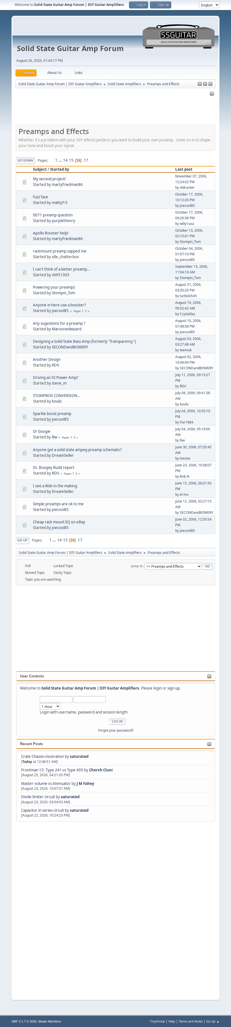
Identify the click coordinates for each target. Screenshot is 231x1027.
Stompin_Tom (190, 241)
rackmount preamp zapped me (59, 251)
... (61, 160)
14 (65, 160)
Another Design (47, 359)
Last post (183, 169)
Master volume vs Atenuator (46, 783)
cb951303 (60, 274)
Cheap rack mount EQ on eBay (59, 522)
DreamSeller (63, 455)
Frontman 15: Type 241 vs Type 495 (52, 770)
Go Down (25, 160)
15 (71, 160)
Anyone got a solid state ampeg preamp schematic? (77, 449)
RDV (55, 365)
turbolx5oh (188, 295)
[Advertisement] (38, 907)
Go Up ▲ (212, 1021)
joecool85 (187, 205)
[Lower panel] (210, 84)
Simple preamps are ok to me (58, 503)
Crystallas (187, 313)
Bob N (184, 476)
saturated (79, 756)
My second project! (49, 178)
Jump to (137, 566)
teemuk (186, 350)
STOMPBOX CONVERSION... (57, 395)
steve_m (59, 383)
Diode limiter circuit (38, 796)
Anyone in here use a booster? (59, 305)
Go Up (22, 540)
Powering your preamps (54, 287)
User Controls (32, 676)
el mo (184, 494)
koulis (57, 401)
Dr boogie (41, 431)
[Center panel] (205, 84)
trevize (185, 458)
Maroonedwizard (66, 329)
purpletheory (63, 220)
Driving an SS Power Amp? (55, 377)
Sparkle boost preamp (52, 413)
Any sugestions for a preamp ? (59, 323)
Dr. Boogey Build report (53, 467)
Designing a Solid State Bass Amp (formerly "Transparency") (84, 341)
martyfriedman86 (67, 184)
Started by (59, 169)
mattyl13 (59, 202)
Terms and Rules (191, 1021)
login (157, 688)
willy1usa (187, 223)
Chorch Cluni (101, 770)
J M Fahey (85, 783)
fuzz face (40, 196)
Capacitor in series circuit (43, 810)
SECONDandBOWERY (70, 347)
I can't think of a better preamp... (61, 269)
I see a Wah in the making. (55, 485)
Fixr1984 (186, 422)
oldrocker (187, 187)
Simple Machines (49, 1021)
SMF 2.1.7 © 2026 (24, 1021)
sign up (173, 688)
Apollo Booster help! (50, 233)
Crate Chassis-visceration (42, 756)
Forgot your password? (116, 730)
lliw (54, 437)
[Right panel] (199, 84)
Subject (40, 169)
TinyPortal (157, 1021)
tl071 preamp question (53, 215)
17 (86, 160)
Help (171, 1021)
